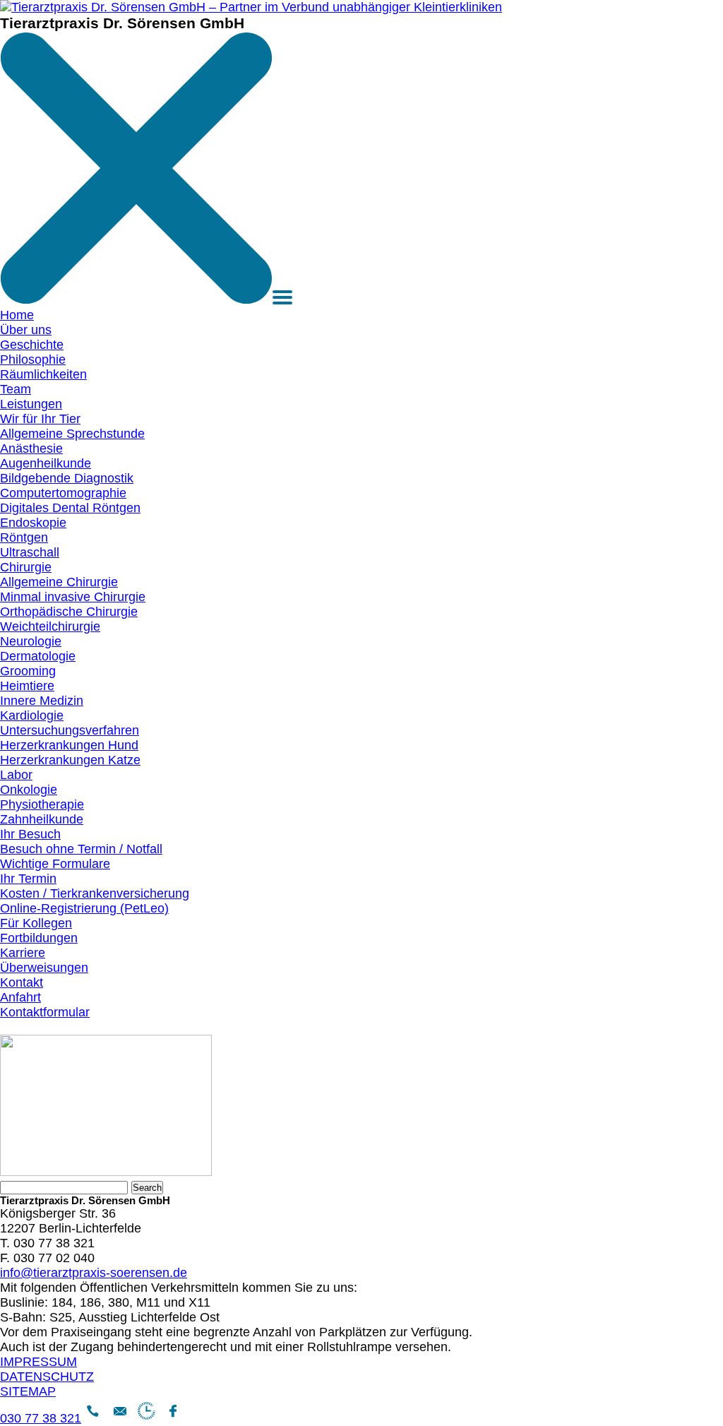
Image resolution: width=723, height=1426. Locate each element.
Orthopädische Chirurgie (69, 612)
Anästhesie (31, 448)
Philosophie (33, 359)
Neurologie (30, 641)
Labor (16, 775)
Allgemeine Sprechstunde (72, 434)
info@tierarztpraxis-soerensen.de (93, 1273)
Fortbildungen (39, 938)
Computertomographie (63, 493)
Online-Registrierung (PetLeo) (84, 908)
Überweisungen (44, 968)
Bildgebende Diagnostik (66, 478)
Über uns (26, 330)
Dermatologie (38, 656)
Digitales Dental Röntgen (70, 508)
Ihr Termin (28, 879)
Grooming (28, 671)
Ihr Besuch (30, 834)
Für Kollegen (36, 923)
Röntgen (24, 537)
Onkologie (28, 790)
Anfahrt (20, 997)
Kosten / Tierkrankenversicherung (94, 893)
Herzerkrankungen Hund (69, 745)
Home (17, 315)
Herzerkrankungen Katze (70, 760)
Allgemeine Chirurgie (59, 582)
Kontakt (21, 982)
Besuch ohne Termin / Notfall (81, 849)
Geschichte (32, 345)
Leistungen (31, 404)
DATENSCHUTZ (47, 1376)
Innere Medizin (41, 701)
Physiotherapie (42, 804)
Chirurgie (26, 567)
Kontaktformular (45, 1012)
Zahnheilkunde (41, 819)
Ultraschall (29, 552)
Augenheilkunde (45, 463)
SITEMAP (28, 1391)
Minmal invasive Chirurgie (72, 597)
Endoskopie (33, 523)
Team (15, 389)
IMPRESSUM (38, 1362)
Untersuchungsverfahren (69, 730)
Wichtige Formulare (55, 864)
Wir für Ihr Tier (40, 419)
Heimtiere (27, 686)
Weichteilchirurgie (50, 626)
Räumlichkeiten (43, 374)
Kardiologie (32, 715)
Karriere (22, 953)
